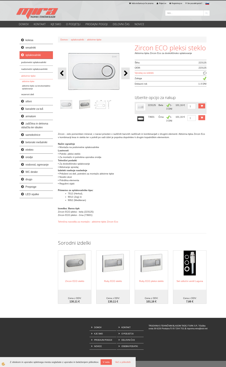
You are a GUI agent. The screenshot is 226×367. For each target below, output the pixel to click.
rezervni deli (27, 94)
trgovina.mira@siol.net (197, 328)
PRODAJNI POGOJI (96, 24)
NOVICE (139, 24)
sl (207, 3)
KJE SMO (56, 24)
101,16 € (180, 105)
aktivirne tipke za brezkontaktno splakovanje (36, 87)
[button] (125, 73)
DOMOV (24, 24)
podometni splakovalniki (33, 62)
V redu (106, 362)
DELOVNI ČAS (121, 24)
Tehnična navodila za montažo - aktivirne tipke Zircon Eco (88, 221)
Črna (161, 117)
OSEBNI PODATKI (129, 346)
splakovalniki (77, 39)
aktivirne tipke (28, 75)
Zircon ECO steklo (74, 281)
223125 (152, 105)
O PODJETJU (73, 24)
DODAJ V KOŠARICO (201, 105)
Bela (160, 105)
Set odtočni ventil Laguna (190, 281)
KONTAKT (40, 24)
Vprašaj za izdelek (144, 73)
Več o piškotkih (123, 362)
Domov (64, 39)
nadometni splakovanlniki (34, 69)
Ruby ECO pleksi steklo (151, 281)
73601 (151, 117)
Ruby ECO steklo (113, 281)
